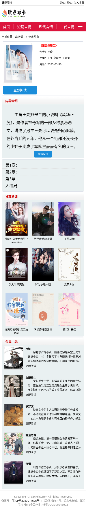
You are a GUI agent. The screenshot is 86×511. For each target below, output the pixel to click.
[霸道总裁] (13, 454)
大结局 (11, 185)
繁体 (69, 3)
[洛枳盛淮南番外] (43, 325)
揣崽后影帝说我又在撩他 (16, 332)
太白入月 (69, 284)
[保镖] (13, 482)
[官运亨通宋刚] (43, 280)
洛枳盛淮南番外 (43, 330)
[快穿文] (13, 425)
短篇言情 (24, 26)
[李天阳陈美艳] (17, 280)
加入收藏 (79, 3)
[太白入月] (69, 280)
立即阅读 (20, 90)
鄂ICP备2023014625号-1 (27, 501)
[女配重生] (13, 396)
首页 (6, 26)
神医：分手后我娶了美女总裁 (16, 241)
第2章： (12, 172)
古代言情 (67, 26)
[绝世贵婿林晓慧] (43, 234)
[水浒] (13, 367)
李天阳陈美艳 (16, 284)
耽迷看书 (20, 37)
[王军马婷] (69, 234)
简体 (62, 3)
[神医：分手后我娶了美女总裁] (17, 234)
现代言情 (46, 26)
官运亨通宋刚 (43, 284)
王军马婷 (69, 239)
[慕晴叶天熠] (69, 325)
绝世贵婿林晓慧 (43, 239)
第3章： (12, 178)
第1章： (12, 165)
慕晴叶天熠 (69, 330)
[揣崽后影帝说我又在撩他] (17, 325)
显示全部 (43, 154)
